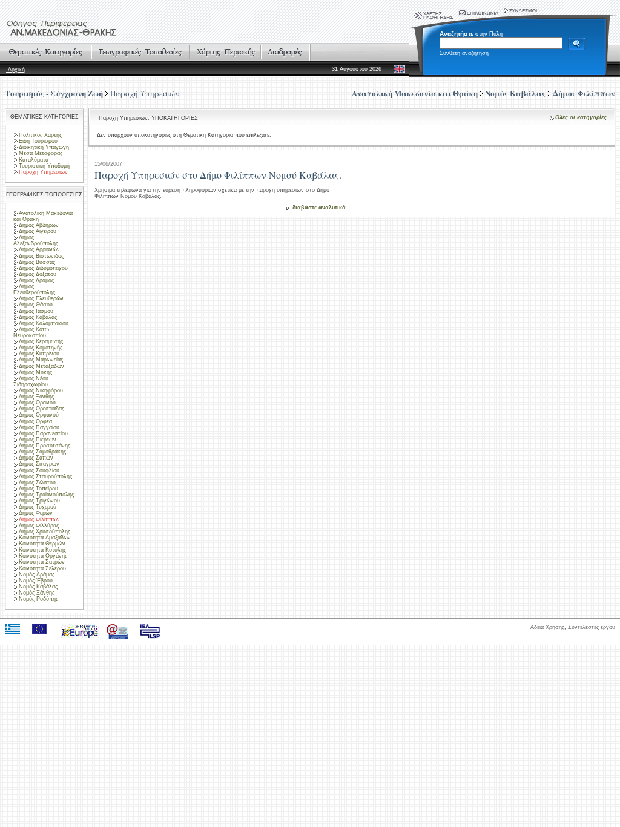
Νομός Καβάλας (38, 587)
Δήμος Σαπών (36, 458)
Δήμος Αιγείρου (37, 231)
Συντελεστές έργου (591, 627)
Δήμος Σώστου (37, 482)
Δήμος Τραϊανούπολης (46, 495)
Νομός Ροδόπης (38, 599)
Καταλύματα (33, 160)
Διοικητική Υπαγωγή (44, 147)
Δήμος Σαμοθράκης (42, 452)
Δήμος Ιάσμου (36, 311)
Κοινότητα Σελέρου (42, 568)
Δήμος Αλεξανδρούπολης (35, 240)
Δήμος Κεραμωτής (41, 341)
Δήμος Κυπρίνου (39, 354)
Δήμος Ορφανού (39, 415)
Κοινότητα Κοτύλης (42, 550)
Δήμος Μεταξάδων (41, 366)
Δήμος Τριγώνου (39, 501)
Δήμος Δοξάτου (37, 274)
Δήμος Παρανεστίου (43, 433)
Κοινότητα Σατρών (42, 562)
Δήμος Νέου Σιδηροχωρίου (30, 381)
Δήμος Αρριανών (39, 249)
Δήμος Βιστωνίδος (41, 256)
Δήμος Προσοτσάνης (44, 446)
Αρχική (15, 70)
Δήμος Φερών (36, 513)
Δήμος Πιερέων (37, 440)
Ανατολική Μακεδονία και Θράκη (43, 216)
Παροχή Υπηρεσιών (144, 93)
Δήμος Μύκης (35, 372)
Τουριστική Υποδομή (44, 166)
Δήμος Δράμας (36, 280)
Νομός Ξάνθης (36, 593)
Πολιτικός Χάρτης (40, 135)
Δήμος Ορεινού (37, 403)
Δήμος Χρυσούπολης (44, 532)
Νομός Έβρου (36, 581)
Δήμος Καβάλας (38, 317)
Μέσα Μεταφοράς (40, 153)
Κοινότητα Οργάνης (43, 556)
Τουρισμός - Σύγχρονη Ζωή (54, 93)
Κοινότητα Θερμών (42, 544)
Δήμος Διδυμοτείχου (43, 268)
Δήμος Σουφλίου (39, 470)
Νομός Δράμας (36, 575)
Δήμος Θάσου (36, 304)
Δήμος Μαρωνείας (41, 360)
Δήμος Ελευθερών (41, 298)
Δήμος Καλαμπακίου (43, 323)
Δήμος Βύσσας (37, 262)
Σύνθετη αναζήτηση (464, 53)
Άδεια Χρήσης (547, 627)
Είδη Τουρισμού (38, 141)
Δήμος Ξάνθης (36, 397)
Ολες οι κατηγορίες (581, 117)
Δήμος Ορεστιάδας (41, 409)
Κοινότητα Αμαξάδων (45, 538)
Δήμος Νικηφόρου (41, 390)
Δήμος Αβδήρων (39, 225)
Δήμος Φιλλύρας (39, 525)
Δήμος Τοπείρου (38, 489)
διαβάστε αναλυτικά (319, 208)
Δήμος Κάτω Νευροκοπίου (31, 332)
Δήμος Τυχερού (37, 507)
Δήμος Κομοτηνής (40, 347)
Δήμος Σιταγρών (39, 464)
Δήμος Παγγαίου (39, 427)
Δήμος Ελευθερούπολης (34, 289)
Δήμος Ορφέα (35, 421)
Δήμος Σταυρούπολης (45, 476)
